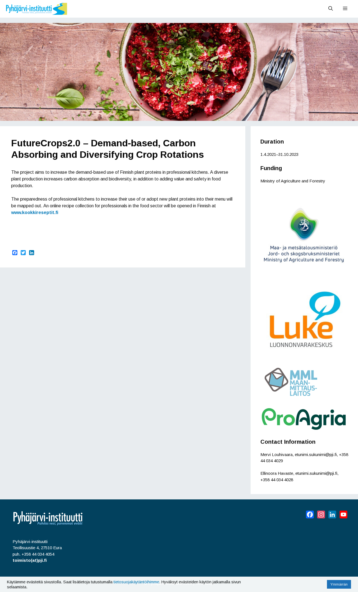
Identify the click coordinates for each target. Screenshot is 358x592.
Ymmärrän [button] (339, 584)
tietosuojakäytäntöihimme (136, 582)
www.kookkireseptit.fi (34, 212)
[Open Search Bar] (330, 8)
